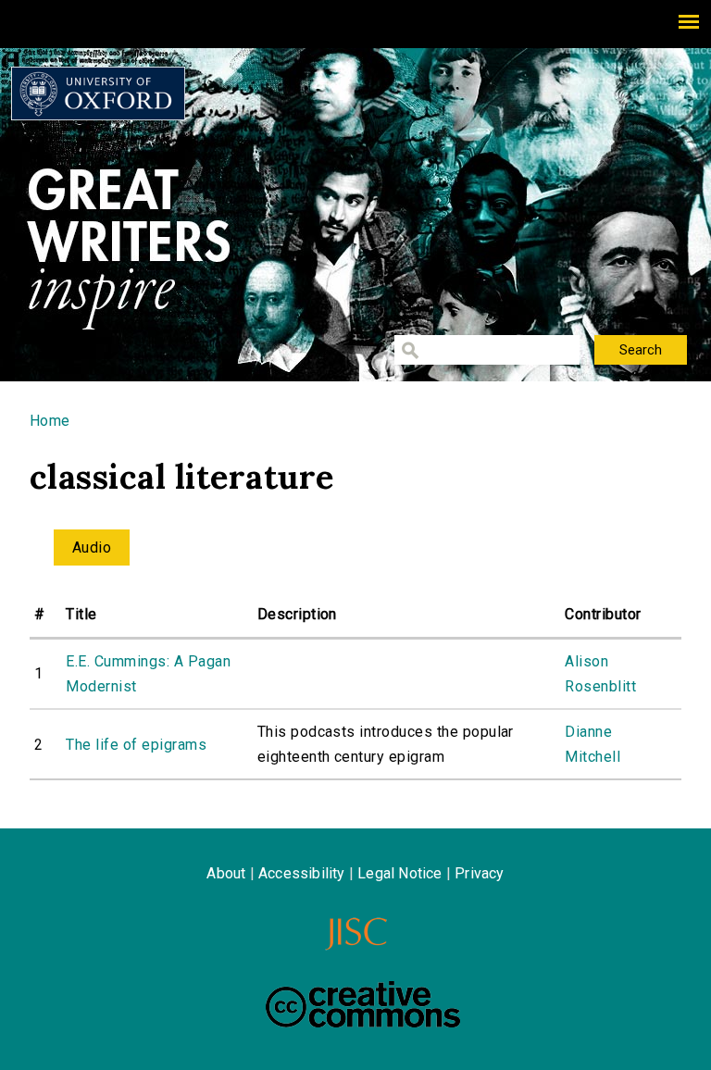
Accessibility (301, 873)
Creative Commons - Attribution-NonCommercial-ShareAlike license (363, 1004)
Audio (91, 547)
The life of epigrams (136, 744)
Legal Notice (399, 873)
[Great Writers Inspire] (98, 93)
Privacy (479, 873)
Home (50, 420)
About (225, 873)
